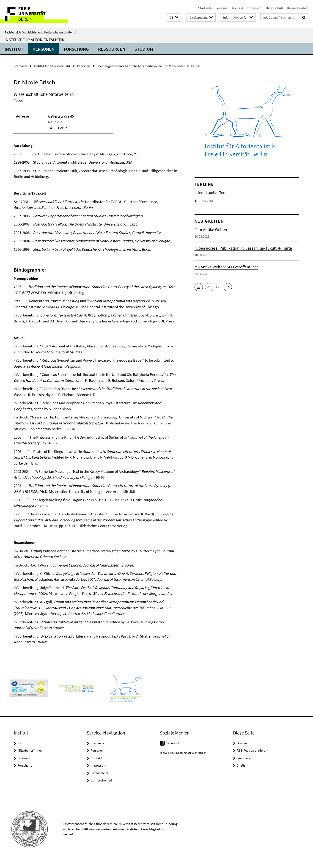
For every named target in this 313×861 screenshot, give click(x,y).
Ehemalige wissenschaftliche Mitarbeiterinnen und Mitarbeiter (140, 66)
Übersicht (206, 201)
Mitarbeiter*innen (30, 750)
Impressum (254, 8)
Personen (221, 8)
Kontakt (237, 8)
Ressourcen (111, 49)
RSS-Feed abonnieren (252, 750)
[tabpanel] (95, 372)
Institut (14, 49)
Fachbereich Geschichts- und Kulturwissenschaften (41, 32)
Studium (144, 49)
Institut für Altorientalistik (34, 39)
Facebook (173, 743)
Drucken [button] (242, 743)
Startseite (205, 8)
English (242, 765)
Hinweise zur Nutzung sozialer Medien (183, 753)
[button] (174, 17)
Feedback (243, 758)
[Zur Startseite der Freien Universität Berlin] (38, 14)
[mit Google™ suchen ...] (304, 17)
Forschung (76, 49)
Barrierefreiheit (297, 8)
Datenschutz (274, 8)
